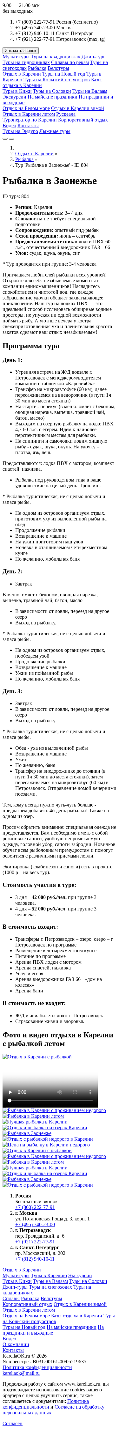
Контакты (28, 125)
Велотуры (58, 68)
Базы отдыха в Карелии (76, 1315)
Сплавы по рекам (70, 62)
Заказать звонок (20, 50)
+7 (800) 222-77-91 (35, 1207)
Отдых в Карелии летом (29, 114)
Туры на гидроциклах (26, 62)
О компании (16, 1344)
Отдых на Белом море (26, 108)
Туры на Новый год (63, 74)
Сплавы (11, 1298)
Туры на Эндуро (20, 131)
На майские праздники (52, 96)
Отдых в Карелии (22, 74)
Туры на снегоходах (50, 1287)
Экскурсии (14, 96)
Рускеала (66, 114)
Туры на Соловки (52, 91)
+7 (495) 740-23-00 (35, 1224)
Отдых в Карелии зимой (77, 108)
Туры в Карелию (49, 1275)
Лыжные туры (54, 131)
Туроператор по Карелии (30, 119)
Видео (9, 125)
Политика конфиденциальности (37, 1367)
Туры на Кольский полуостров (56, 79)
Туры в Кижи (17, 91)
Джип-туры (94, 56)
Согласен (13, 1423)
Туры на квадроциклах (55, 56)
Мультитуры (16, 56)
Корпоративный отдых (83, 119)
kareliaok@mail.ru (21, 1373)
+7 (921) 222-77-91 (35, 1241)
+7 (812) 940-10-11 (35, 1259)
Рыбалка (37, 68)
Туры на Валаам (89, 91)
